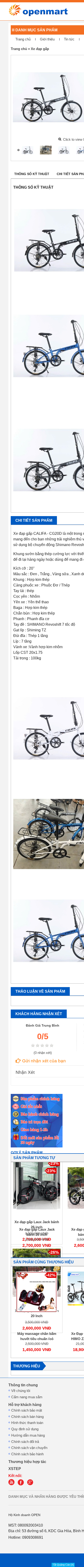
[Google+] (31, 1484)
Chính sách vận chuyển (29, 1448)
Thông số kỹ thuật (31, 174)
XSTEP (14, 1468)
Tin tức (69, 39)
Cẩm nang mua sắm (26, 1397)
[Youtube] (12, 1484)
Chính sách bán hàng (27, 1417)
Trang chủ (23, 39)
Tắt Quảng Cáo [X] (63, 1564)
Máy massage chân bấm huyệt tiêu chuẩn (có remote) (36, 1339)
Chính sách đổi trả (25, 1442)
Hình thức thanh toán (27, 1423)
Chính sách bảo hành (27, 1454)
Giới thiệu (47, 39)
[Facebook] (22, 1484)
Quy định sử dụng (24, 1429)
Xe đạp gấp (40, 49)
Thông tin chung (23, 1385)
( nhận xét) (43, 1053)
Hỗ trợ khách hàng (25, 1404)
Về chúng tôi (20, 1391)
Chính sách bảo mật (26, 1410)
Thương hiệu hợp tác (27, 1461)
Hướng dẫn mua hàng (28, 1435)
